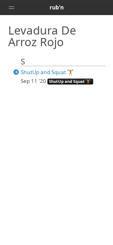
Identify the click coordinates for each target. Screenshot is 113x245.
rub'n (57, 7)
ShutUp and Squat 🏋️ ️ (48, 72)
